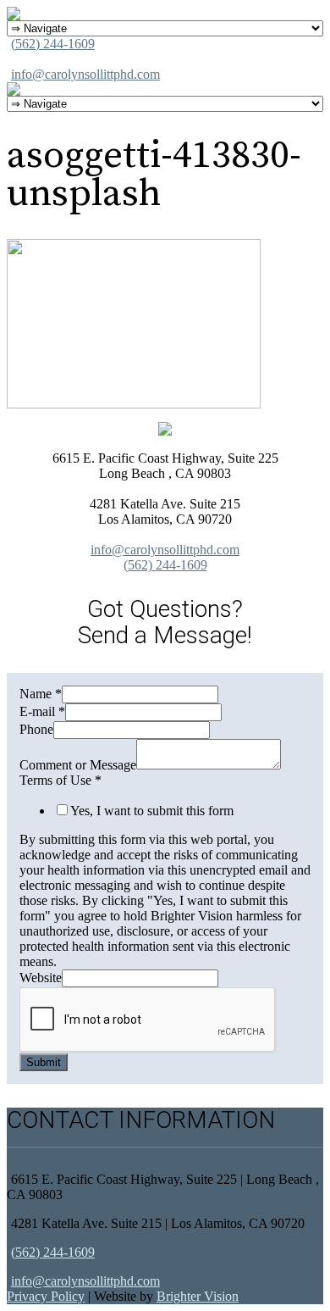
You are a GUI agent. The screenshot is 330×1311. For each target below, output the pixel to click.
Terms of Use (60, 780)
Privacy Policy (46, 1296)
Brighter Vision (198, 1296)
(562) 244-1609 (53, 43)
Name (40, 693)
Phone (36, 729)
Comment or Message (77, 765)
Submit (43, 1062)
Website (40, 977)
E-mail (42, 711)
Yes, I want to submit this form (152, 810)
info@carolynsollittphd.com (85, 74)
